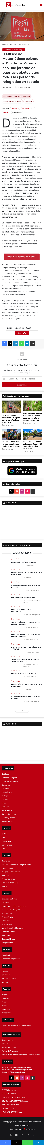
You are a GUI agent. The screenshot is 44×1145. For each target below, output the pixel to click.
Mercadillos (6, 807)
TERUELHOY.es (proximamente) (14, 1097)
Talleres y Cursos (8, 818)
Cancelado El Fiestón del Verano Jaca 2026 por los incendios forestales (32, 445)
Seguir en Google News (12, 101)
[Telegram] (27, 343)
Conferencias (7, 845)
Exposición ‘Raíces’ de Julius (23, 562)
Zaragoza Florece (8, 939)
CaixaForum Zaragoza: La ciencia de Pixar (25, 586)
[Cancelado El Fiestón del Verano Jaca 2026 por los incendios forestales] (32, 434)
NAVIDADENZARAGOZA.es (12, 1112)
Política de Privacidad (10, 1051)
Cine (3, 838)
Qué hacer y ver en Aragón (19, 45)
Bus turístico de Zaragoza (23, 598)
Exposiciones (7, 841)
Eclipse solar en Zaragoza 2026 (14, 906)
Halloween (6, 921)
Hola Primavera (7, 924)
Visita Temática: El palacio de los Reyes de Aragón (25, 623)
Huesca (5, 1005)
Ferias (4, 803)
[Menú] (3, 5)
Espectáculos (7, 792)
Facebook (25, 108)
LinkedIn (6, 112)
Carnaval (5, 902)
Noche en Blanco (8, 932)
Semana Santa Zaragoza (11, 872)
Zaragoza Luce (7, 943)
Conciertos (6, 785)
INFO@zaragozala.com (16, 1072)
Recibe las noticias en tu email (21, 257)
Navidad (5, 886)
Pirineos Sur (6, 1013)
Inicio (6, 45)
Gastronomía (6, 975)
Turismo (5, 971)
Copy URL (22, 333)
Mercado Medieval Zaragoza (12, 928)
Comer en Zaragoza (9, 778)
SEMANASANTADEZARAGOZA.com (15, 1101)
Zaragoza (5, 998)
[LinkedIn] (15, 343)
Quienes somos (7, 1040)
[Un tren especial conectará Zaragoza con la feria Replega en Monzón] (11, 407)
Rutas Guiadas (7, 810)
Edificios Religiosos (9, 978)
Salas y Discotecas (9, 814)
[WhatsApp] (21, 343)
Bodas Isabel (6, 1009)
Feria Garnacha (7, 913)
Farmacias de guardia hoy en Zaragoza (16, 1025)
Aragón (4, 995)
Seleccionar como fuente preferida (17, 96)
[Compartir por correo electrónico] (32, 343)
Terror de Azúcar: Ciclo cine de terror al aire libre (25, 661)
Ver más (22, 710)
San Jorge (5, 875)
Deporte (5, 799)
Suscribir (28, 101)
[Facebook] (4, 343)
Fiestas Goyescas (8, 879)
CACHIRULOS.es (8, 1108)
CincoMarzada (7, 868)
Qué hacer (6, 774)
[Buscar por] (41, 5)
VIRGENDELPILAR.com (10, 1105)
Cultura (4, 834)
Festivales (5, 796)
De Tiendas (6, 789)
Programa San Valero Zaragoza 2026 (16, 865)
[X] (10, 343)
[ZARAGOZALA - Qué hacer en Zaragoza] (15, 5)
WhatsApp (15, 108)
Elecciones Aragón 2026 (11, 959)
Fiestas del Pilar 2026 (10, 883)
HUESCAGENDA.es (9, 1094)
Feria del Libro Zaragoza (11, 910)
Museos (5, 848)
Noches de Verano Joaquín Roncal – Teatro (26, 648)
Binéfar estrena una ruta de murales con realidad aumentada (11, 444)
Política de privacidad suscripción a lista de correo (21, 1055)
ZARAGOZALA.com (9, 1090)
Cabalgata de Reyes (9, 899)
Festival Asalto (7, 917)
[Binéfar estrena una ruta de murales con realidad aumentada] (11, 434)
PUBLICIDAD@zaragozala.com (21, 1070)
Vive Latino (6, 935)
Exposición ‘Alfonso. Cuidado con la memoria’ (26, 574)
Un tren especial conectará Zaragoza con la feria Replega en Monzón (11, 418)
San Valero (6, 861)
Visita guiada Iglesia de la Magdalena (22, 611)
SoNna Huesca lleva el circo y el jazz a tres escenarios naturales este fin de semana (32, 416)
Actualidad (6, 955)
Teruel (4, 1002)
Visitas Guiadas (7, 821)
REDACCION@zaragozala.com (20, 1067)
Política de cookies (9, 1047)
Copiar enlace (17, 112)
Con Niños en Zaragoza (10, 781)
